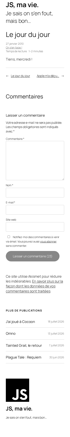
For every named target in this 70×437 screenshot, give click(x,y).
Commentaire (15, 139)
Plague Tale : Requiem (23, 357)
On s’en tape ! (14, 47)
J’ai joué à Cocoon (20, 321)
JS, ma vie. (22, 4)
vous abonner (48, 241)
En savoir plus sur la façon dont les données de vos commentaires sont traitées (34, 286)
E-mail (10, 202)
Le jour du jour (20, 76)
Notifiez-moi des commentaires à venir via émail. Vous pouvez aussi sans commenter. (32, 241)
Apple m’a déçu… (48, 76)
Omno (11, 333)
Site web (11, 219)
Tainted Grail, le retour (24, 345)
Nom (9, 185)
